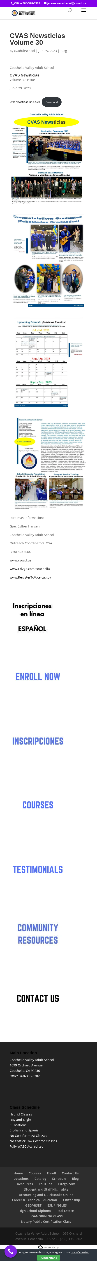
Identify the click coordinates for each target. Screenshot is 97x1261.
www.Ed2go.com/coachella (30, 569)
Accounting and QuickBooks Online (46, 1195)
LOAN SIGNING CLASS (46, 1216)
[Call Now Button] (11, 1251)
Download (52, 102)
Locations (21, 1178)
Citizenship (71, 1200)
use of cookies (80, 1252)
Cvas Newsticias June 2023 (25, 102)
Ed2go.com (66, 1184)
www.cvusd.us (20, 560)
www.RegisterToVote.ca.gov (30, 577)
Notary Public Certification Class (46, 1221)
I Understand (48, 1258)
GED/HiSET (33, 1205)
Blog (63, 51)
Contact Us (70, 1173)
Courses (35, 1173)
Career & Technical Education (34, 1200)
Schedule (59, 1178)
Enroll (51, 1173)
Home (18, 1173)
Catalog (40, 1178)
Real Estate (65, 1211)
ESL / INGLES (57, 1205)
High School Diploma (34, 1211)
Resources (25, 1184)
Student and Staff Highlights (46, 1189)
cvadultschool (24, 51)
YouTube (45, 1184)
